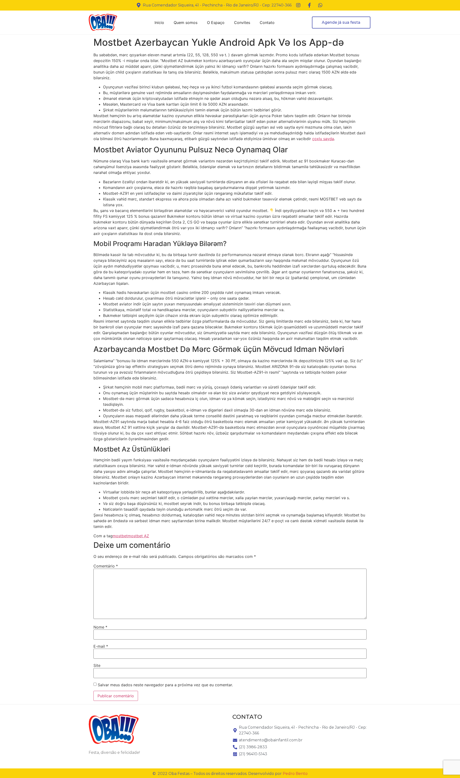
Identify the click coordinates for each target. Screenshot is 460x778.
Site (96, 665)
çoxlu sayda (323, 138)
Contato (267, 22)
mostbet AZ (138, 535)
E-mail (100, 646)
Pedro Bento (295, 773)
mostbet (120, 535)
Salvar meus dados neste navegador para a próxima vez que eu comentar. (165, 685)
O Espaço (215, 22)
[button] (341, 23)
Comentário (105, 566)
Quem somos (185, 22)
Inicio (159, 22)
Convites (242, 22)
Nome (100, 627)
